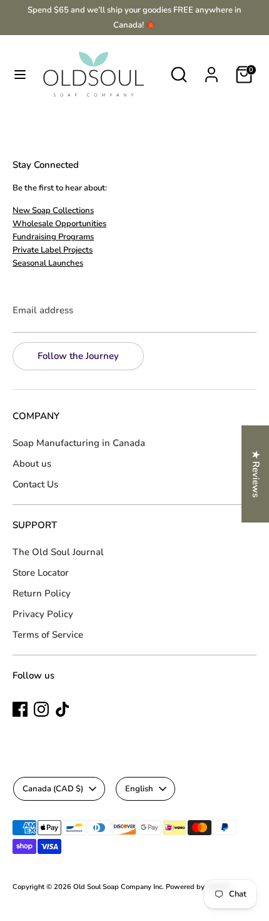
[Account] (211, 69)
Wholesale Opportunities (59, 223)
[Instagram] (41, 709)
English (139, 788)
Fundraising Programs (53, 236)
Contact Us (35, 484)
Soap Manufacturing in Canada (79, 443)
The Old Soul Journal (58, 552)
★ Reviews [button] (256, 473)
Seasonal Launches (48, 263)
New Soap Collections (53, 210)
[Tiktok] (62, 709)
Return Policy (42, 593)
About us (32, 463)
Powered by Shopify (198, 887)
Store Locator (41, 572)
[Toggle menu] (20, 74)
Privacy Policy (43, 614)
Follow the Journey (78, 356)
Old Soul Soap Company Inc (117, 887)
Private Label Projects (53, 250)
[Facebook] (20, 709)
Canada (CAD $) (53, 788)
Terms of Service (48, 634)
